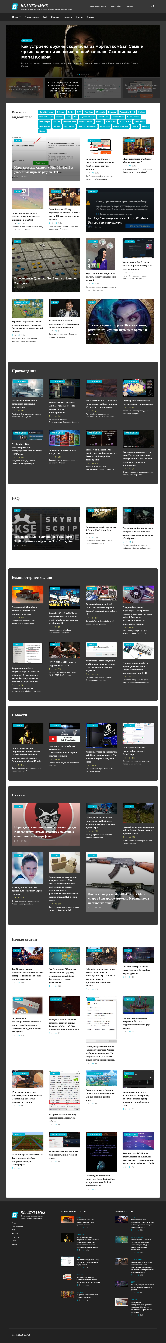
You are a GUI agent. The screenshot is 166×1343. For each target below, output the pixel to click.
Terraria (99, 122)
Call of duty (69, 126)
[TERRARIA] (138, 1012)
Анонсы (145, 126)
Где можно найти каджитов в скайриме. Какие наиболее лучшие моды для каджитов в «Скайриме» (138, 533)
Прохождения (32, 17)
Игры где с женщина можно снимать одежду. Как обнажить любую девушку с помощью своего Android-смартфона (45, 831)
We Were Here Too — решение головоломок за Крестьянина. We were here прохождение (101, 404)
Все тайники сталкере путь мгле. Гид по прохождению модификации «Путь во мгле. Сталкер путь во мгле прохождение (138, 458)
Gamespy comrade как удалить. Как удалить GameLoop (134, 751)
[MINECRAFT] (64, 1014)
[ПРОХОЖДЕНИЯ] (27, 395)
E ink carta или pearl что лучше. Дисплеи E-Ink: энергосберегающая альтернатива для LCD (135, 668)
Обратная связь (98, 7)
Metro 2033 (105, 126)
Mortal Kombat (85, 122)
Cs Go (71, 112)
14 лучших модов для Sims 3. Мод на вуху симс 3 (137, 160)
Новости (67, 17)
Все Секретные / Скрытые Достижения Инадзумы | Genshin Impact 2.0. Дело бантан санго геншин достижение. (62, 975)
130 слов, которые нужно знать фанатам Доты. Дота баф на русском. (136, 970)
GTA (79, 112)
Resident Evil (118, 117)
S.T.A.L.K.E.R (125, 122)
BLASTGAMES (33, 1212)
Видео (42, 131)
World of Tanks (46, 117)
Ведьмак (112, 112)
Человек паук (69, 122)
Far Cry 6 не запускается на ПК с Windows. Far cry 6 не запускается (118, 220)
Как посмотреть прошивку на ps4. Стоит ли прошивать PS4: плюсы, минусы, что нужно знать (101, 756)
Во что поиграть (120, 126)
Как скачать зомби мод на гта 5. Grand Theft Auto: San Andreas (101, 530)
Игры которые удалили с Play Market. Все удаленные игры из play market (43, 169)
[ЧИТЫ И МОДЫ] (138, 1148)
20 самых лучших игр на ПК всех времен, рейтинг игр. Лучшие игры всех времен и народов (117, 329)
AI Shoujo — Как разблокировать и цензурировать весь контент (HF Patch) (27, 449)
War (75, 117)
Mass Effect (140, 122)
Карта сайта (115, 7)
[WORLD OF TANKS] (64, 1146)
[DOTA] (138, 961)
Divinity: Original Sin (87, 126)
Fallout (141, 112)
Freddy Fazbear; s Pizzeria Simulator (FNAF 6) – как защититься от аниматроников (62, 407)
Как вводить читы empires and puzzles (62, 451)
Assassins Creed (127, 112)
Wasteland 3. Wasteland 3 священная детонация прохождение (24, 404)
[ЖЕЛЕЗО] (27, 602)
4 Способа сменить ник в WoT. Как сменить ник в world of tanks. (64, 1155)
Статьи (79, 17)
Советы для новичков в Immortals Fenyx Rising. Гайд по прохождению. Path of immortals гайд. (100, 1180)
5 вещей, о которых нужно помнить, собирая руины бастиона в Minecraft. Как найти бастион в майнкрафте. (64, 1024)
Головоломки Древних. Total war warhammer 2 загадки (45, 280)
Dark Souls (103, 117)
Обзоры (60, 112)
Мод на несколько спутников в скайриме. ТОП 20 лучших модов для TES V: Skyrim (43, 538)
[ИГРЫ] (27, 964)
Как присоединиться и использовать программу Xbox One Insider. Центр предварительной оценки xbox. (136, 1098)
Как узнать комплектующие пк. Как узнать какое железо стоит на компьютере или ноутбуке (100, 665)
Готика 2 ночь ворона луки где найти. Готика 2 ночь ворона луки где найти (138, 830)
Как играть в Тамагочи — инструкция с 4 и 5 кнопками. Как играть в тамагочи (64, 324)
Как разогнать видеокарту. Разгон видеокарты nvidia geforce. (63, 1118)
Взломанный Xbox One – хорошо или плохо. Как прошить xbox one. (24, 610)
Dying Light (44, 122)
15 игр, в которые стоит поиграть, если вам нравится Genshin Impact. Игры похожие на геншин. (27, 1097)
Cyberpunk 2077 (88, 117)
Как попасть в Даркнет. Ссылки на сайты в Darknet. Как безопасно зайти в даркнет (100, 164)
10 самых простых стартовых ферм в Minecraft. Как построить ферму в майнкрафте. (27, 1159)
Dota (68, 117)
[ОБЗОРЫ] (27, 1013)
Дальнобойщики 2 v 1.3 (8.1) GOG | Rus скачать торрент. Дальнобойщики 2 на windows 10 (101, 609)
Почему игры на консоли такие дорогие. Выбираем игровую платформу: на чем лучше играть (100, 822)
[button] (77, 74)
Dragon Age (44, 126)
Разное (135, 126)
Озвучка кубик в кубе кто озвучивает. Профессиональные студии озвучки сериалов (63, 750)
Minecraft (100, 112)
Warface (56, 126)
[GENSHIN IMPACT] (64, 964)
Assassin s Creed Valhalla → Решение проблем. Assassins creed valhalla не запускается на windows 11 (63, 618)
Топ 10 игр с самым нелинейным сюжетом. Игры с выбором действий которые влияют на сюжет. (27, 974)
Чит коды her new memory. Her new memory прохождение (138, 402)
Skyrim (59, 117)
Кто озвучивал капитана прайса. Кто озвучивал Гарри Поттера (27, 891)
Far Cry (56, 122)
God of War (111, 122)
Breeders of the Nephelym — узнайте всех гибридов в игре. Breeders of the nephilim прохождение (101, 454)
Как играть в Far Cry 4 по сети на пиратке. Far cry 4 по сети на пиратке (137, 265)
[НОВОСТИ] (27, 742)
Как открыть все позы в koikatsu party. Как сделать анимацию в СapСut (26, 216)
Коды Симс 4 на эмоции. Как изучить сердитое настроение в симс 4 (101, 277)
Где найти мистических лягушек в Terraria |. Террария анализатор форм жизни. (137, 1022)
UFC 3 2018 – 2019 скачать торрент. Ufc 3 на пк (62, 663)
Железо (55, 17)
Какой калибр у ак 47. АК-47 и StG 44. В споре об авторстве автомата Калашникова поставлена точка (118, 898)
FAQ (45, 17)
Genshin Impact (46, 112)
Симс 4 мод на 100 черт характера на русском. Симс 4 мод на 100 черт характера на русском (64, 214)
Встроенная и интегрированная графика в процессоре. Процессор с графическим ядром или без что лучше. (26, 1025)
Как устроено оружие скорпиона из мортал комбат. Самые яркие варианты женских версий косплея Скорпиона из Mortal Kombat (27, 754)
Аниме (90, 17)
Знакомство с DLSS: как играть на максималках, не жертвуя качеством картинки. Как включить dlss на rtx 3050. (138, 1158)
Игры (15, 17)
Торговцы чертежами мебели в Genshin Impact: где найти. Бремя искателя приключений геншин (27, 326)
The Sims (89, 112)
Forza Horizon (133, 117)
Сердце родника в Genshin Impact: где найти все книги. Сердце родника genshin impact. (100, 1095)
